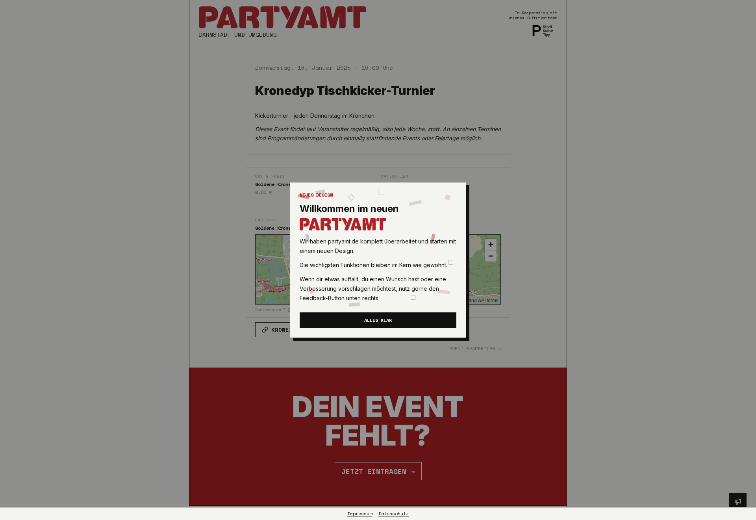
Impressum (359, 514)
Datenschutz (393, 514)
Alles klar (378, 320)
